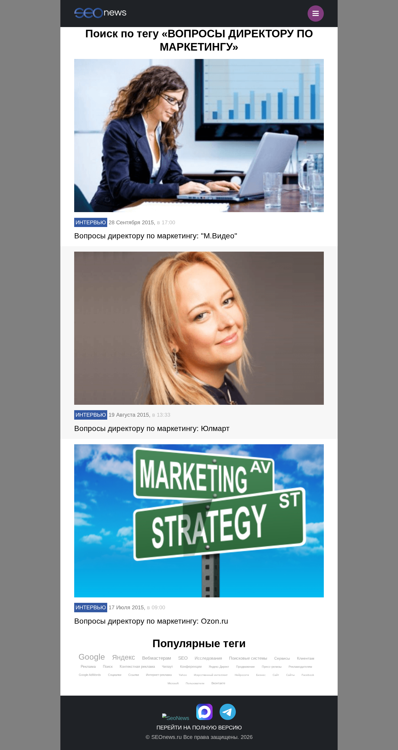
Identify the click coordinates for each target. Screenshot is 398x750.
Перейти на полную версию (199, 728)
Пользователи (195, 683)
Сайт (276, 674)
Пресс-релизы (272, 666)
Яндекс (123, 657)
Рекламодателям (300, 666)
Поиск (108, 667)
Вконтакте (218, 683)
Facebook (308, 674)
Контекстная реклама (137, 667)
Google (92, 657)
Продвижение (245, 666)
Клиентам (305, 658)
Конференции (191, 667)
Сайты (290, 674)
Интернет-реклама (159, 674)
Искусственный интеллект (211, 674)
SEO (183, 658)
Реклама (88, 666)
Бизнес (261, 674)
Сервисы (282, 658)
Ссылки (133, 674)
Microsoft (173, 683)
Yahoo (183, 674)
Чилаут (167, 667)
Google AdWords (90, 674)
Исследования (208, 658)
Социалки (114, 674)
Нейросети (242, 674)
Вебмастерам (156, 658)
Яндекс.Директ (219, 666)
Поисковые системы (248, 658)
